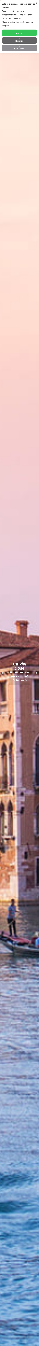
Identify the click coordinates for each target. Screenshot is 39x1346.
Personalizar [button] (19, 48)
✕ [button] (36, 3)
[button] (2, 673)
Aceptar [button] (19, 33)
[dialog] (19, 26)
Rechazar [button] (19, 41)
